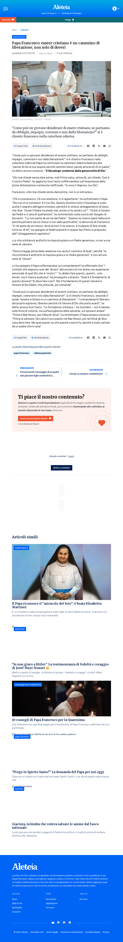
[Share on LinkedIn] (93, 146)
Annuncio (50, 907)
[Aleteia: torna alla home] (61, 6)
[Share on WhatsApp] (110, 146)
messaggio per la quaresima (28, 684)
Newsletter (51, 899)
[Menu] (20, 8)
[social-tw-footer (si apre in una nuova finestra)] (64, 922)
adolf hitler (20, 629)
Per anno (84, 899)
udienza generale (42, 353)
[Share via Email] (104, 146)
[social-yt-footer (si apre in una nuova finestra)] (53, 922)
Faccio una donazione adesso (34, 418)
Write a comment (61, 467)
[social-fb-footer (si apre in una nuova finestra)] (58, 922)
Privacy (106, 932)
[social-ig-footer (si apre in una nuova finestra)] (70, 922)
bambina (19, 788)
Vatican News (45, 53)
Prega (68, 19)
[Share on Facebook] (88, 146)
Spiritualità (17, 907)
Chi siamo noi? (37, 932)
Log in (71, 456)
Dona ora (6, 19)
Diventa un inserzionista (72, 932)
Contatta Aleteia (92, 932)
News (14, 30)
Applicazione (51, 903)
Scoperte (16, 911)
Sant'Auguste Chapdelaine (72, 13)
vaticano (24, 29)
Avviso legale (52, 932)
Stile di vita (17, 903)
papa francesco (21, 353)
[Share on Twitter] (99, 146)
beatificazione (21, 548)
